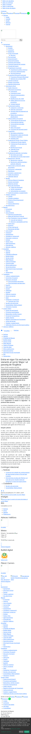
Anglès (8, 21)
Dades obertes (7, 686)
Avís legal (6, 706)
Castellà (8, 19)
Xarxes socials (7, 341)
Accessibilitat (7, 708)
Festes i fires (6, 616)
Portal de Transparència (10, 684)
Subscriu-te (4, 560)
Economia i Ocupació (9, 652)
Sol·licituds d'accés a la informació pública (15, 693)
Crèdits (5, 701)
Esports (5, 655)
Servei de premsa (8, 351)
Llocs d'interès (7, 603)
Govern (5, 659)
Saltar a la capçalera (8, 1)
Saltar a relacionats (7, 6)
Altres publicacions (8, 349)
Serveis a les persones (9, 672)
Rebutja (21, 731)
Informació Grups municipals (11, 352)
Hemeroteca (6, 356)
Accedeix (3, 527)
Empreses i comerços (9, 612)
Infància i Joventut (8, 665)
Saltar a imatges (7, 4)
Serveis (5, 592)
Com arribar (6, 605)
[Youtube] (16, 13)
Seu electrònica (7, 596)
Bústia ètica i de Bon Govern (11, 683)
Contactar (4, 11)
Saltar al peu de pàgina (8, 8)
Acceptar (27, 731)
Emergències (7, 619)
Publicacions (6, 514)
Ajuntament (4, 587)
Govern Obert (5, 677)
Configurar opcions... (6, 731)
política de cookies (15, 728)
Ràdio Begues (7, 343)
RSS (4, 354)
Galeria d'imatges (8, 345)
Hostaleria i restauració (10, 610)
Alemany (8, 22)
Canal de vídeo (7, 347)
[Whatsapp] (28, 13)
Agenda (5, 336)
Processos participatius (10, 681)
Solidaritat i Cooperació (10, 670)
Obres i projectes (8, 666)
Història (5, 601)
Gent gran (6, 657)
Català (7, 17)
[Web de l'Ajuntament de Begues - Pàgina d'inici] (8, 34)
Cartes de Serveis (8, 690)
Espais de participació (9, 679)
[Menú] (1, 42)
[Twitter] (3, 13)
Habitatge (6, 661)
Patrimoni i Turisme (8, 675)
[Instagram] (23, 13)
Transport (6, 607)
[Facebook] (9, 13)
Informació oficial (8, 590)
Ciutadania (4, 648)
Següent (8, 547)
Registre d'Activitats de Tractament (13, 688)
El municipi (6, 599)
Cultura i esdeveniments (10, 650)
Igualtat (5, 663)
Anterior (3, 547)
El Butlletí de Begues (9, 338)
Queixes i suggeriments (10, 692)
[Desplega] (11, 330)
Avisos (5, 510)
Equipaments (7, 608)
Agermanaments (8, 617)
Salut (4, 668)
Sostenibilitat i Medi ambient (11, 674)
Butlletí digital (7, 340)
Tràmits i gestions (8, 594)
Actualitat (7, 331)
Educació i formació (9, 654)
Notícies (16, 330)
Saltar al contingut (7, 3)
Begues (3, 598)
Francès (8, 24)
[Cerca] (20, 40)
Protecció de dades (8, 704)
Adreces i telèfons (8, 621)
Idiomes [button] (5, 15)
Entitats (5, 614)
